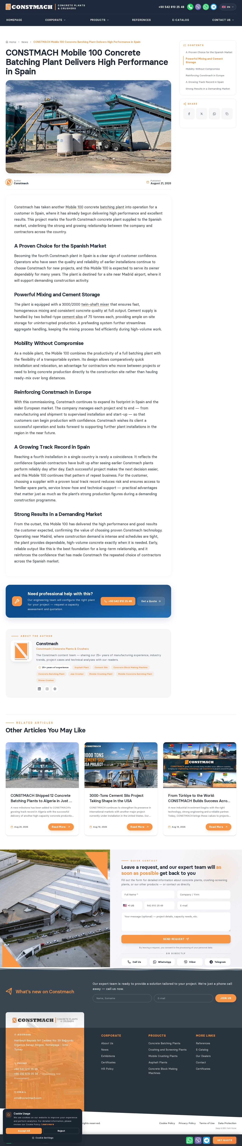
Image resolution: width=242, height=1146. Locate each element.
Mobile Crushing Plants (163, 1056)
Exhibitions (108, 1056)
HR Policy (107, 1068)
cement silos (72, 317)
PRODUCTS (98, 20)
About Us (107, 1043)
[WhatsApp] (206, 7)
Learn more (47, 1124)
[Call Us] (190, 7)
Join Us (225, 998)
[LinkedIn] (39, 689)
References (203, 1043)
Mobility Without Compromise (203, 68)
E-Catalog (202, 1049)
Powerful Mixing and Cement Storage (204, 60)
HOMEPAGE (14, 20)
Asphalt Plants (157, 1062)
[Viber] (198, 7)
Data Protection (227, 1123)
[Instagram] (47, 689)
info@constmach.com (27, 1098)
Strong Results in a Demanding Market (208, 88)
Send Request (173, 939)
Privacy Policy (187, 1123)
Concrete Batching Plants (164, 1043)
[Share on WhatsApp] (214, 113)
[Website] (55, 689)
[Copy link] (227, 113)
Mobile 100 (74, 207)
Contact (201, 1062)
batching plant (112, 207)
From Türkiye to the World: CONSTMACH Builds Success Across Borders (199, 800)
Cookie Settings (44, 1137)
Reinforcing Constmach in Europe (205, 75)
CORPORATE (53, 20)
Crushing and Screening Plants (167, 1049)
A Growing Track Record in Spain (205, 82)
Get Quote (224, 1140)
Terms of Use (207, 1123)
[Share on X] (201, 113)
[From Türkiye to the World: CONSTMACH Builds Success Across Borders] (199, 765)
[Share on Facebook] (189, 113)
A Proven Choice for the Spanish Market (209, 52)
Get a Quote (149, 601)
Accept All (24, 1131)
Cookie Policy (167, 1123)
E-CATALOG (180, 20)
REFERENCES (141, 20)
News (24, 42)
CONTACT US (221, 20)
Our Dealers (203, 1056)
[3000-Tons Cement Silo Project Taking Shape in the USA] (121, 765)
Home (12, 42)
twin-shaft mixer (95, 304)
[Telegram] (213, 7)
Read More (59, 826)
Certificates (108, 1062)
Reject (61, 1131)
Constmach (47, 643)
